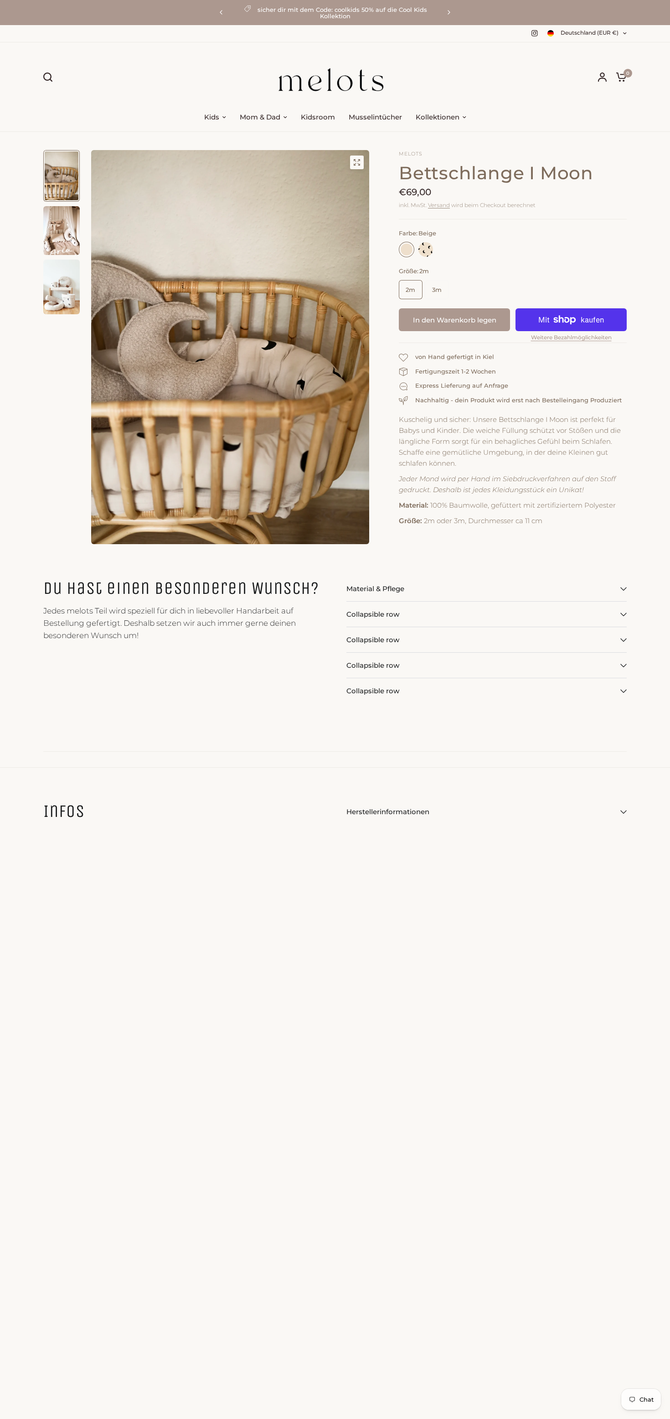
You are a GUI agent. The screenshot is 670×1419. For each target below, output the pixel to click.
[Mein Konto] (602, 77)
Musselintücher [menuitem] (375, 117)
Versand (439, 205)
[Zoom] (357, 162)
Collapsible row (372, 614)
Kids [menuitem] (211, 117)
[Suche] (50, 77)
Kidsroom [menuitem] (318, 117)
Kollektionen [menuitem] (437, 117)
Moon (425, 249)
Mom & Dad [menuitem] (260, 117)
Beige (406, 249)
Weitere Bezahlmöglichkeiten (571, 337)
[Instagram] (535, 33)
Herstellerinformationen (387, 811)
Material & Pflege (375, 588)
